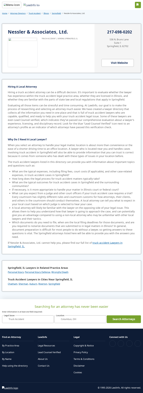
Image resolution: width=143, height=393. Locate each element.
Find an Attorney (11, 337)
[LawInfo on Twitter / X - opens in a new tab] (121, 343)
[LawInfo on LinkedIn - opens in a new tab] (138, 343)
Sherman (23, 283)
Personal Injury (16, 272)
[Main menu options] (11, 5)
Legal (77, 337)
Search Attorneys (124, 319)
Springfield (56, 13)
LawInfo (42, 337)
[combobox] (28, 319)
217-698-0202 (119, 32)
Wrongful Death (59, 272)
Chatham (12, 283)
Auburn (33, 283)
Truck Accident (35, 13)
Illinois (46, 13)
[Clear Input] (50, 319)
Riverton (42, 283)
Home (4, 13)
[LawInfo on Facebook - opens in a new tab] (112, 343)
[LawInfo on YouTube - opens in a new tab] (129, 343)
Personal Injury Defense (37, 272)
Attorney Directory (18, 13)
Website (119, 63)
